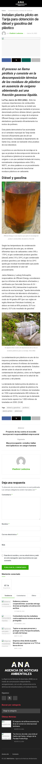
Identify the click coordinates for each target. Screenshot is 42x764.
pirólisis (26, 407)
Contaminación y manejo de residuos (20, 10)
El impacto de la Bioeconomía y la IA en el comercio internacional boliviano (26, 724)
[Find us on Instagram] (15, 698)
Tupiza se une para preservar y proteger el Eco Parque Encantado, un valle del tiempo (26, 630)
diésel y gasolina (13, 407)
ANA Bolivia (10, 758)
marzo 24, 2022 (32, 33)
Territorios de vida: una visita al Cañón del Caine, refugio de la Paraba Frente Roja (25, 736)
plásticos (18, 411)
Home (4, 10)
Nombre (6, 524)
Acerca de (5, 754)
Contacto (15, 754)
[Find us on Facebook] (4, 698)
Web (3, 545)
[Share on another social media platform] (35, 60)
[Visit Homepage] (21, 3)
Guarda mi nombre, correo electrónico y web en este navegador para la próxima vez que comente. (21, 558)
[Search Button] (39, 3)
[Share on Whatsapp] (26, 60)
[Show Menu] (3, 3)
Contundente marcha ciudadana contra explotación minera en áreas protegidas (26, 618)
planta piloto (7, 411)
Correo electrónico (10, 534)
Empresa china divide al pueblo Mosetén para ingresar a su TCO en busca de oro (26, 643)
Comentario (7, 495)
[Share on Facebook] (6, 60)
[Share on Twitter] (16, 60)
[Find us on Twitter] (9, 698)
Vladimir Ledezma (16, 33)
